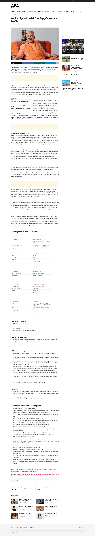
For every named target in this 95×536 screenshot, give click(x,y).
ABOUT (12, 527)
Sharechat (13, 476)
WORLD (24, 11)
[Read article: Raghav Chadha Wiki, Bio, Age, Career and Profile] (14, 508)
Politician (47, 478)
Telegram (23, 476)
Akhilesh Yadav (23, 221)
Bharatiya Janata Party (34, 67)
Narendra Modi (33, 166)
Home (12, 14)
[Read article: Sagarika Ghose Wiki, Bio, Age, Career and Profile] (40, 501)
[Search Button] (82, 12)
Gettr (53, 474)
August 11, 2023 (23, 509)
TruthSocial (48, 474)
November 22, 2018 (21, 24)
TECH (53, 11)
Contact (54, 469)
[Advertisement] (60, 6)
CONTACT (16, 527)
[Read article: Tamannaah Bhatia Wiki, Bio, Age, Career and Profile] (40, 516)
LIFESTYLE (59, 11)
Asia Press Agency (15, 532)
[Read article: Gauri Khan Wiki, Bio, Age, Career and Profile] (14, 516)
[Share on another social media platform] (57, 63)
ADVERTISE (26, 527)
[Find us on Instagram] (79, 1)
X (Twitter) (18, 474)
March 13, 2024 (23, 502)
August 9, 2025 (74, 85)
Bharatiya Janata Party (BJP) (38, 284)
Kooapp (29, 474)
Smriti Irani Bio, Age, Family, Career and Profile (47, 144)
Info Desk (14, 24)
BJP (39, 135)
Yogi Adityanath (14, 480)
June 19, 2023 (47, 516)
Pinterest (57, 474)
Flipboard (28, 476)
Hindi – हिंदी (32, 527)
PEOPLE (15, 14)
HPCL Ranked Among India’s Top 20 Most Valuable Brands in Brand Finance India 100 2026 (73, 49)
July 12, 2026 (66, 77)
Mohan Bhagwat (37, 189)
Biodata (24, 478)
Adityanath (16, 478)
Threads (43, 474)
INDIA (18, 11)
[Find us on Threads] (76, 1)
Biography (29, 478)
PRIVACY (21, 527)
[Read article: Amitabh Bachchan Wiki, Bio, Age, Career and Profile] (40, 508)
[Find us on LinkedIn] (77, 1)
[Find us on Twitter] (72, 1)
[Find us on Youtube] (74, 1)
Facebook (24, 474)
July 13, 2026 (73, 62)
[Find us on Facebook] (75, 532)
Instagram (38, 474)
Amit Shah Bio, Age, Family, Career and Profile (48, 209)
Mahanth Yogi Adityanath (38, 478)
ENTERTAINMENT (32, 11)
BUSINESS (40, 11)
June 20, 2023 (22, 516)
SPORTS (66, 11)
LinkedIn (33, 474)
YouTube (18, 476)
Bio (20, 478)
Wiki (55, 478)
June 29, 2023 (47, 509)
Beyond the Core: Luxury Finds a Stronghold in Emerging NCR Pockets (76, 82)
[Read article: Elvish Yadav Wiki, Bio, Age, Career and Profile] (14, 501)
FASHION (47, 11)
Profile (51, 478)
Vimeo (32, 476)
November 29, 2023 (48, 502)
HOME (13, 11)
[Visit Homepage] (15, 6)
